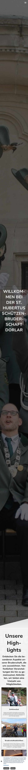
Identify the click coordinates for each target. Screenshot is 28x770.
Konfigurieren (6, 765)
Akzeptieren (6, 768)
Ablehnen (13, 768)
